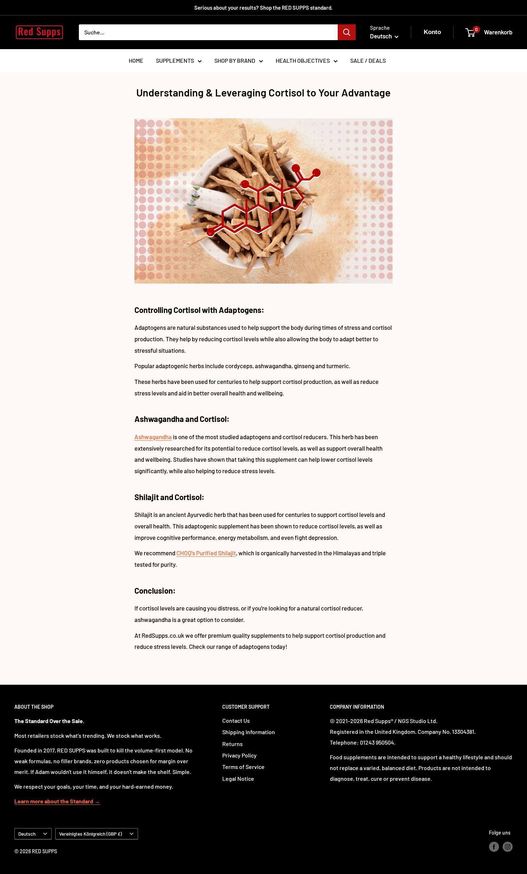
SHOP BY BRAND (234, 60)
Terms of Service (243, 766)
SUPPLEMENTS (175, 60)
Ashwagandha (153, 436)
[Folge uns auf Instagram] (508, 846)
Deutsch (26, 834)
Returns (232, 743)
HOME (136, 60)
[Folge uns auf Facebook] (494, 846)
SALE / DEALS (368, 60)
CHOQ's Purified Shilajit (206, 552)
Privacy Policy (239, 755)
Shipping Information (248, 731)
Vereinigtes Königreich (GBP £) (90, 834)
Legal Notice (238, 778)
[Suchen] (347, 32)
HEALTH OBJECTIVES (303, 60)
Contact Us (236, 720)
